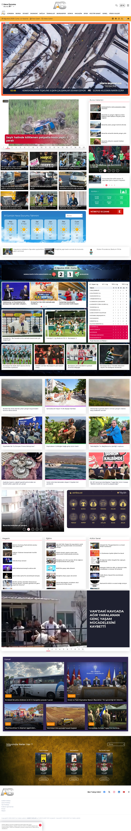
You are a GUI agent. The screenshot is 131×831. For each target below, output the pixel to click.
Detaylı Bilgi (20, 779)
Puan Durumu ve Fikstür (98, 341)
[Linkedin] (119, 792)
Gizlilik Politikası (5, 800)
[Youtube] (124, 792)
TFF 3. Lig (125, 284)
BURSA (94, 191)
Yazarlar (25, 19)
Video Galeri (114, 13)
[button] (3, 147)
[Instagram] (114, 792)
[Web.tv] (129, 792)
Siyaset (26, 13)
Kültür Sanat (95, 13)
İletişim (3, 810)
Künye (3, 808)
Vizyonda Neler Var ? (19, 744)
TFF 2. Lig (115, 284)
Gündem (10, 13)
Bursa (18, 13)
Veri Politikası (5, 804)
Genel (104, 13)
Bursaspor (61, 13)
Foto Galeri (35, 19)
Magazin (78, 13)
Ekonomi (34, 13)
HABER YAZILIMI (31, 818)
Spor (86, 13)
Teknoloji (51, 13)
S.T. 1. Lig (105, 284)
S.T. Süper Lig (93, 284)
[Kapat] (40, 825)
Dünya (70, 13)
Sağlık (42, 13)
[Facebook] (104, 792)
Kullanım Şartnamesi (7, 806)
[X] (109, 792)
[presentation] (3, 229)
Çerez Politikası (5, 802)
